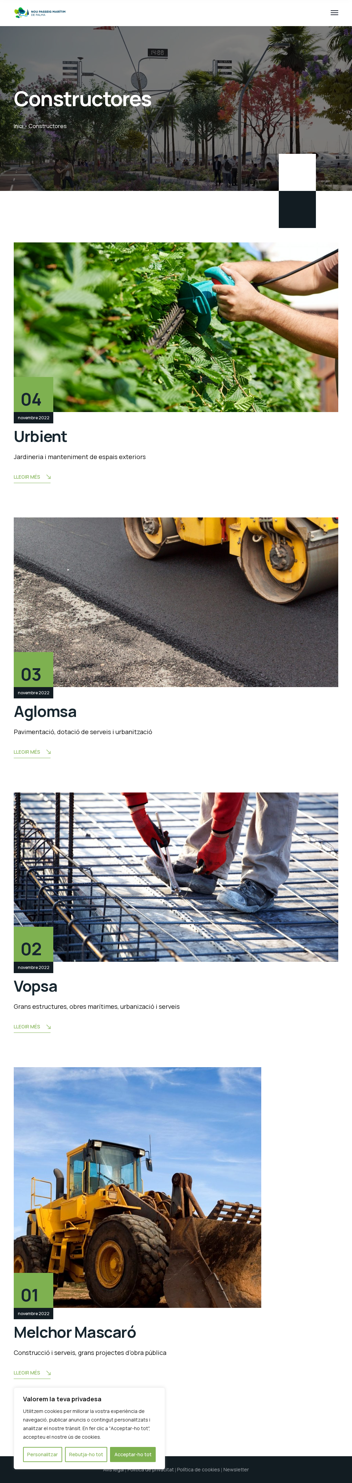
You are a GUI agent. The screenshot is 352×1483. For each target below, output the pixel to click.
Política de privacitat (151, 1469)
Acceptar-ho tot (133, 1454)
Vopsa (35, 985)
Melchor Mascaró (75, 1332)
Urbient (40, 436)
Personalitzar (42, 1454)
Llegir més (27, 477)
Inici (18, 126)
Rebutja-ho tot (86, 1454)
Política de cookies (198, 1469)
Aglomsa (45, 711)
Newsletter (236, 1469)
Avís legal (113, 1469)
